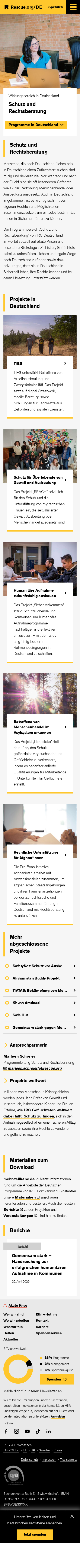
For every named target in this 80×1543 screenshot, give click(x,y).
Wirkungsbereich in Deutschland (34, 95)
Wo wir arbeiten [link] (16, 1320)
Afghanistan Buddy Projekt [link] (36, 978)
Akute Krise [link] (18, 1305)
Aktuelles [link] (10, 1339)
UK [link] (33, 1450)
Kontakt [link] (42, 1320)
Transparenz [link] (68, 1460)
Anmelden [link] (58, 1416)
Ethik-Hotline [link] (46, 1314)
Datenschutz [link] (29, 1460)
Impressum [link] (49, 1460)
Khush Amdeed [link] (26, 1002)
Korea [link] (58, 1450)
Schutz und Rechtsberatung (27, 107)
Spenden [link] (55, 7)
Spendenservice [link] (48, 1333)
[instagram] (16, 1431)
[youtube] (27, 1431)
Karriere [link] (42, 1327)
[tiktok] (37, 1431)
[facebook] (5, 1431)
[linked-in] (48, 1431)
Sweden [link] (44, 1450)
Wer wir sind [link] (13, 1314)
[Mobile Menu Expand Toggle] (73, 7)
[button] (36, 125)
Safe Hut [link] (20, 1015)
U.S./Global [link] (11, 1450)
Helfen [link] (8, 1333)
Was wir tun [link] (13, 1327)
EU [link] (25, 1450)
